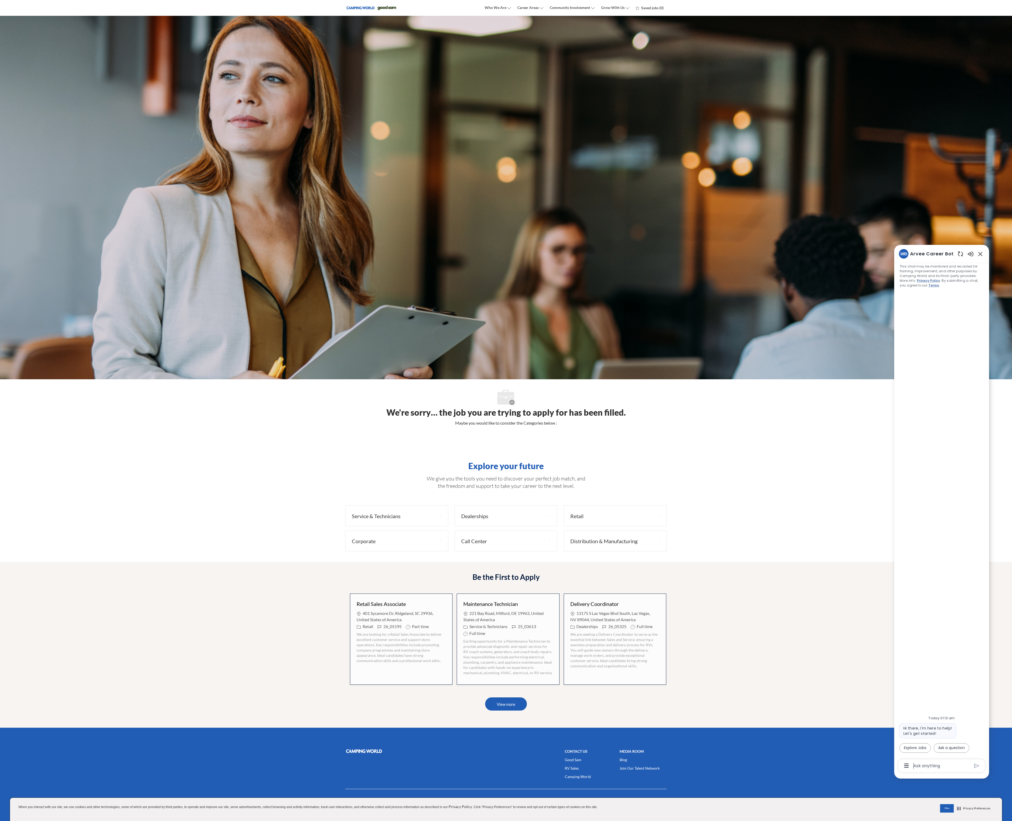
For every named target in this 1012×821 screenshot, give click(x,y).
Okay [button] (947, 808)
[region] (941, 509)
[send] (977, 765)
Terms (933, 285)
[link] (396, 751)
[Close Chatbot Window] (980, 254)
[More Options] (906, 765)
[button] (506, 704)
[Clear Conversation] (960, 253)
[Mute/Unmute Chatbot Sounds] (971, 254)
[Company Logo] (371, 8)
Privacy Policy (460, 806)
